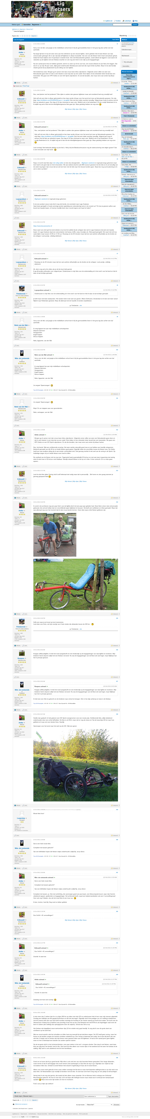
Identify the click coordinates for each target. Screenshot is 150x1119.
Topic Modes (115, 39)
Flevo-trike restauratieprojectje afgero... (129, 76)
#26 (117, 1057)
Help (136, 21)
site (81, 305)
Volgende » (34, 35)
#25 (117, 1012)
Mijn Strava (83, 109)
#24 (117, 974)
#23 (117, 943)
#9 (117, 316)
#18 (117, 714)
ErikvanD (21, 99)
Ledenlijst (128, 21)
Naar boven (24, 1114)
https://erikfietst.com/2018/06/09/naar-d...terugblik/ (53, 100)
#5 (117, 190)
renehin (126, 83)
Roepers (21, 658)
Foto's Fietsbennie (129, 116)
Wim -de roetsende (22, 358)
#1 (117, 43)
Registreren (35, 24)
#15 (117, 618)
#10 (117, 349)
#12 (117, 429)
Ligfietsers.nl (15, 1114)
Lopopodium (21, 199)
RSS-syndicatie (83, 1114)
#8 (117, 285)
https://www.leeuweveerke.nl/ (42, 226)
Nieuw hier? (29, 29)
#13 (117, 470)
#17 (117, 681)
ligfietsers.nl (15, 29)
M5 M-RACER (129, 134)
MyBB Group (35, 1116)
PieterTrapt (26, 86)
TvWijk (127, 166)
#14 (117, 502)
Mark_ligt (126, 139)
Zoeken (118, 21)
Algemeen (22, 29)
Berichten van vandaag (55, 1114)
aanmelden (131, 43)
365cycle (126, 176)
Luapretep (21, 818)
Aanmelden (27, 24)
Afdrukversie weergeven (21, 1104)
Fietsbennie (21, 294)
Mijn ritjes (76, 109)
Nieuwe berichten (42, 1114)
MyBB (22, 1116)
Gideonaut (126, 196)
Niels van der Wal (21, 325)
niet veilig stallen (58, 163)
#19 (117, 809)
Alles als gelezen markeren (70, 1114)
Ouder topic (18, 1096)
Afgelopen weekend (88, 163)
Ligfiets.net (108, 21)
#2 (117, 90)
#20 (117, 839)
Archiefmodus (32, 1114)
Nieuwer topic (27, 1096)
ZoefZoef (126, 93)
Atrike (21, 52)
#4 (117, 159)
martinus (126, 103)
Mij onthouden (128, 62)
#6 (117, 222)
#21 (117, 872)
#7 (117, 253)
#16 (117, 649)
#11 (117, 398)
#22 (117, 911)
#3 (117, 121)
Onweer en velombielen (129, 126)
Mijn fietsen (68, 109)
